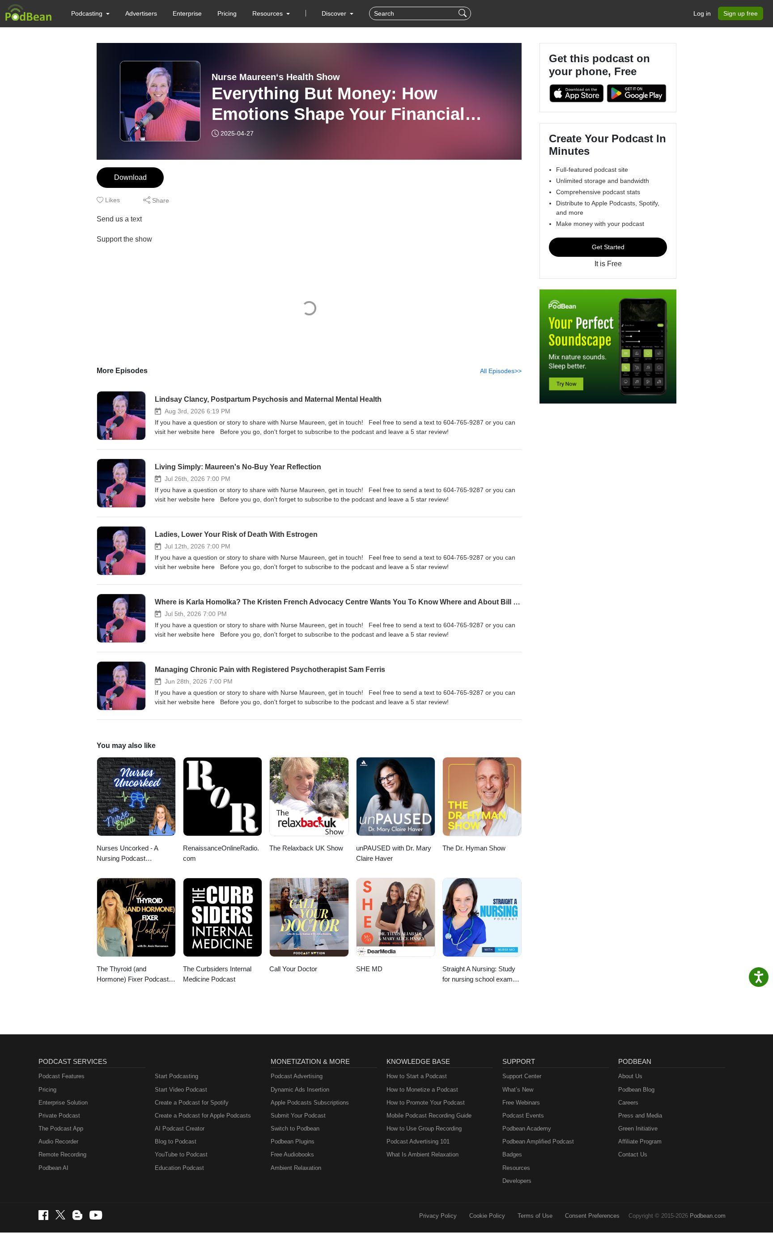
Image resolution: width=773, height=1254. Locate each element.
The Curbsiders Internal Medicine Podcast (217, 974)
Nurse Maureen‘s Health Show (276, 77)
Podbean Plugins (292, 1141)
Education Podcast (179, 1168)
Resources (516, 1168)
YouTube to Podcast (181, 1154)
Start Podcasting (176, 1076)
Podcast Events (523, 1115)
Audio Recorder (58, 1141)
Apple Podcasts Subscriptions (310, 1102)
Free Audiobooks (292, 1154)
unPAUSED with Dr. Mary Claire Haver (393, 853)
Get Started (608, 247)
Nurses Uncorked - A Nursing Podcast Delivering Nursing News (133, 853)
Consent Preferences (592, 1215)
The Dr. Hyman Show (473, 848)
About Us (630, 1076)
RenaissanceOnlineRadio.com (221, 853)
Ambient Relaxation (296, 1168)
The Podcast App (60, 1128)
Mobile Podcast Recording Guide (428, 1115)
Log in (702, 13)
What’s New (517, 1089)
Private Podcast (59, 1115)
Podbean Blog (636, 1089)
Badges (512, 1154)
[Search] (464, 13)
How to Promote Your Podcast (425, 1102)
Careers (628, 1102)
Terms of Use (535, 1215)
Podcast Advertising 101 (418, 1141)
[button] (90, 13)
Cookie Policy (487, 1215)
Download (130, 177)
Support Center (521, 1076)
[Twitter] (60, 1215)
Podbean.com (708, 1215)
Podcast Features (61, 1076)
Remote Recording (62, 1154)
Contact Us (632, 1154)
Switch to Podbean (295, 1128)
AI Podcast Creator (179, 1128)
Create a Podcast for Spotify (192, 1102)
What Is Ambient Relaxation (422, 1154)
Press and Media (640, 1115)
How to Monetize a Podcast (422, 1089)
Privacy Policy (438, 1215)
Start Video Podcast (181, 1089)
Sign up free (740, 13)
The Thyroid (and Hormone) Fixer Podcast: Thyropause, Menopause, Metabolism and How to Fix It (134, 974)
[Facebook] (43, 1215)
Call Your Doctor (293, 969)
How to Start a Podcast (416, 1076)
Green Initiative (638, 1128)
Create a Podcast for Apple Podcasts (203, 1115)
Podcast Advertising (297, 1076)
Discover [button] (335, 13)
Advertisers (141, 13)
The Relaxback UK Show (306, 848)
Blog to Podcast (175, 1141)
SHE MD (369, 969)
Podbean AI (53, 1168)
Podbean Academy (526, 1128)
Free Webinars (521, 1102)
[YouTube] (95, 1215)
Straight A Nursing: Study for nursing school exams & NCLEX (479, 974)
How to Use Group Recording (424, 1128)
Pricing (227, 13)
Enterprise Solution (63, 1102)
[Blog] (77, 1215)
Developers (516, 1180)
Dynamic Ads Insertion (300, 1089)
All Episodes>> (501, 370)
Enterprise (187, 13)
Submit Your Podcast (298, 1115)
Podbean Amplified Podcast (538, 1141)
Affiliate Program (640, 1141)
